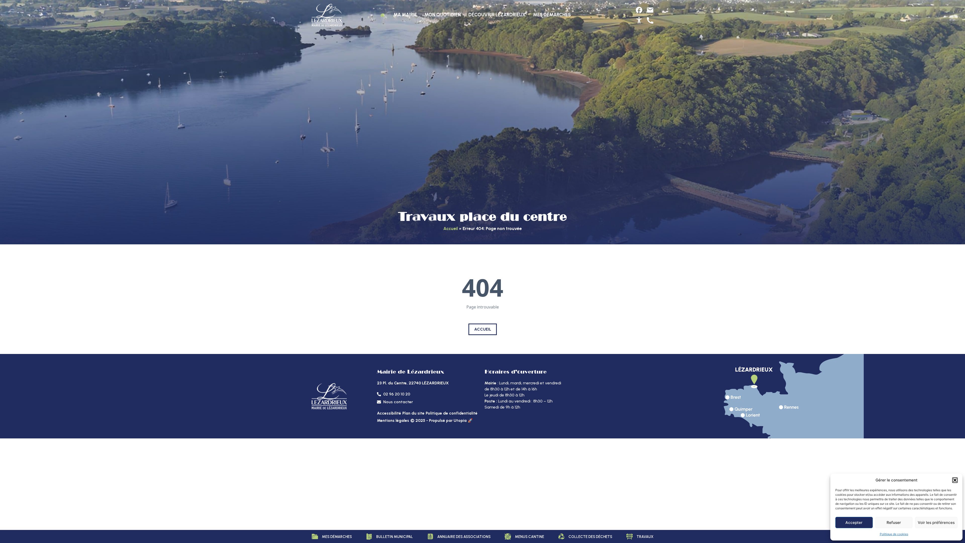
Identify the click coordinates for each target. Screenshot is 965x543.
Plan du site (413, 413)
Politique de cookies (894, 534)
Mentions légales (393, 420)
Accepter (853, 522)
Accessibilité (389, 413)
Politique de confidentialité (451, 413)
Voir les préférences (936, 522)
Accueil (450, 228)
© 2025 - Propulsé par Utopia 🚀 (441, 420)
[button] (954, 480)
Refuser (894, 522)
